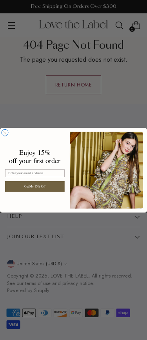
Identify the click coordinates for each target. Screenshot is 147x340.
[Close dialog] (5, 132)
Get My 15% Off (34, 186)
